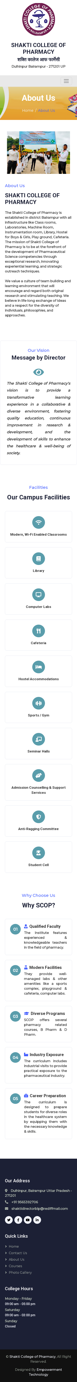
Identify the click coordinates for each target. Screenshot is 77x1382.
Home (27, 110)
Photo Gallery (20, 1273)
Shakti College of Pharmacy (32, 1357)
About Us (16, 1259)
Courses (15, 1266)
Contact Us (18, 1253)
